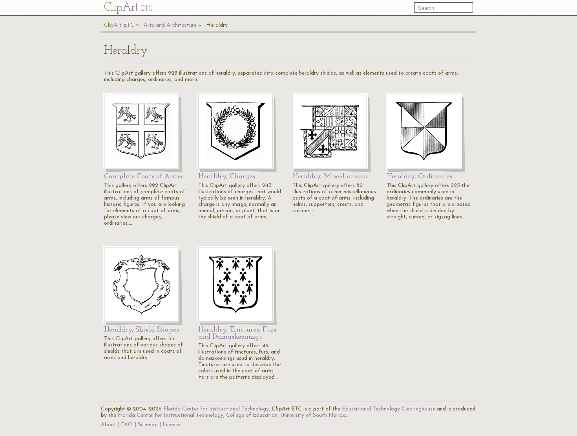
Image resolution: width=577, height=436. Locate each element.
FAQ (127, 425)
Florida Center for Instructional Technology (216, 409)
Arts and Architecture (170, 25)
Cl (128, 8)
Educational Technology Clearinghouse (388, 409)
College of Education (252, 415)
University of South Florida (313, 415)
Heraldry (217, 25)
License (172, 425)
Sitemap (148, 425)
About (108, 425)
